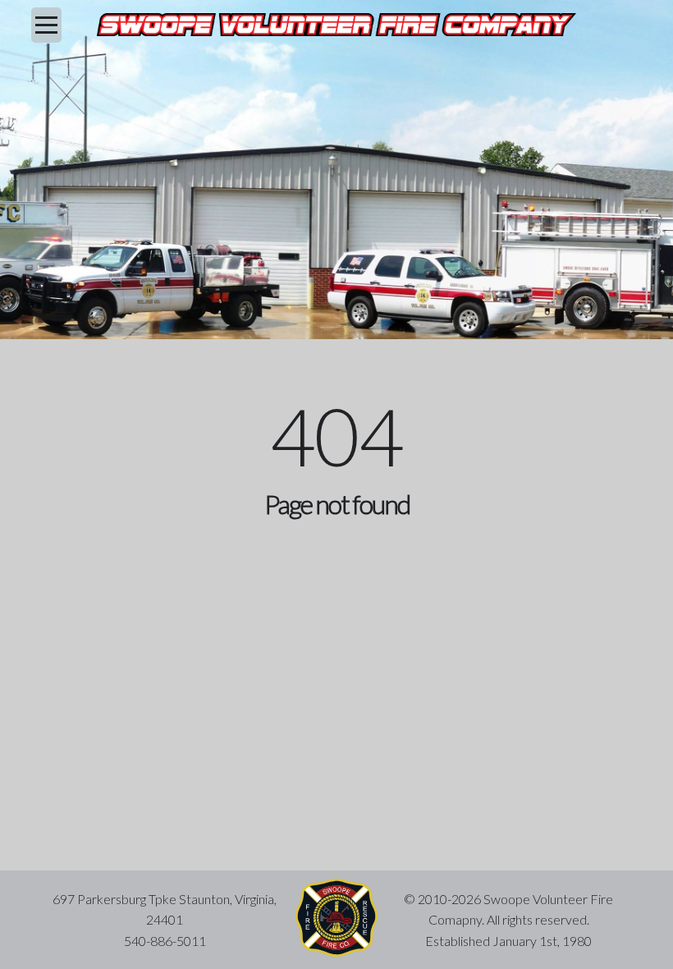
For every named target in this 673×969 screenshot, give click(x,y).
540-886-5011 (165, 940)
